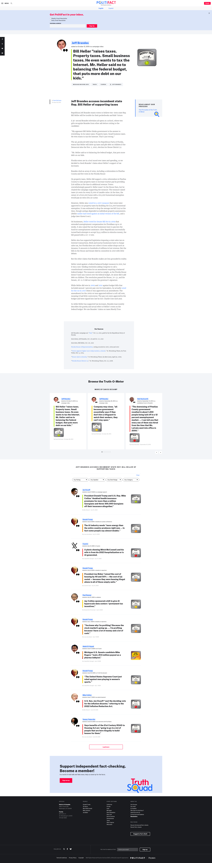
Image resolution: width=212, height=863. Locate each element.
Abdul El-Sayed (88, 646)
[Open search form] (11, 3)
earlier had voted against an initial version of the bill (98, 214)
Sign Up (91, 26)
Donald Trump (88, 519)
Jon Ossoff (86, 490)
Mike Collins (87, 695)
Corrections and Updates (137, 814)
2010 (101, 285)
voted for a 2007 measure (99, 203)
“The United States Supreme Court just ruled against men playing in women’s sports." (103, 679)
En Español (133, 808)
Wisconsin (109, 824)
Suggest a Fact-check (140, 834)
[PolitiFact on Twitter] (64, 849)
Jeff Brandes (80, 43)
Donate (207, 3)
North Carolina (111, 816)
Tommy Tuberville (89, 719)
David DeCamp (57, 100)
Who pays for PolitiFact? (137, 810)
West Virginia (110, 822)
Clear (138, 475)
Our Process (134, 804)
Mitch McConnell (87, 808)
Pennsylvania (110, 818)
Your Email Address (55, 23)
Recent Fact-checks (136, 827)
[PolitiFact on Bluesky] (70, 849)
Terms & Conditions (61, 857)
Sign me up (66, 780)
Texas (108, 820)
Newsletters (134, 816)
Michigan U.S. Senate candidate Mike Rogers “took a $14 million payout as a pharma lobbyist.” (102, 655)
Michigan (109, 810)
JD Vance (85, 806)
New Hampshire (111, 812)
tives (91, 347)
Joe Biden (85, 812)
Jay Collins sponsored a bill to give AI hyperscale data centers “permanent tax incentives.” (103, 603)
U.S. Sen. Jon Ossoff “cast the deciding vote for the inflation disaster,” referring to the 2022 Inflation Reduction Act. (105, 703)
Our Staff (133, 806)
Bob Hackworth (142, 399)
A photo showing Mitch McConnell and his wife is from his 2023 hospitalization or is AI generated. (104, 552)
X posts (85, 544)
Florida (108, 806)
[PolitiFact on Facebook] (67, 849)
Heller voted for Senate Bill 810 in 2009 (100, 222)
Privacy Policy (72, 857)
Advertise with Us (135, 812)
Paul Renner (87, 595)
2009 (93, 285)
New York (109, 814)
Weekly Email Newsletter (59, 18)
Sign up (145, 849)
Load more (106, 747)
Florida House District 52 (80, 361)
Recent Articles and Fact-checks (139, 825)
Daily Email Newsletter (58, 20)
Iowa (108, 808)
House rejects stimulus (79, 357)
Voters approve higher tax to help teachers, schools (88, 351)
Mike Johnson (86, 810)
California (109, 804)
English (101, 8)
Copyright (81, 857)
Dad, (90, 333)
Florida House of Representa (80, 347)
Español (111, 8)
